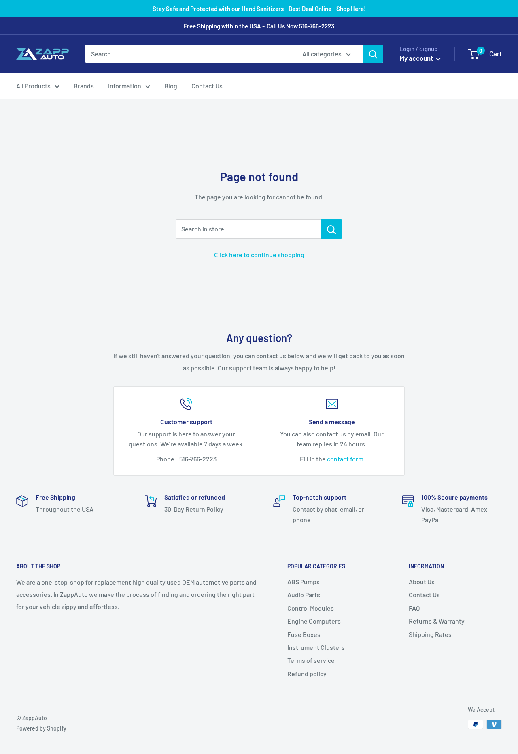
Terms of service (311, 660)
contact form (345, 459)
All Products (33, 86)
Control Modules (310, 608)
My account (416, 58)
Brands (84, 86)
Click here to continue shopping (259, 254)
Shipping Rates (430, 634)
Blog (170, 86)
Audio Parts (303, 594)
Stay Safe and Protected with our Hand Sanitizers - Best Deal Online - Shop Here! (259, 8)
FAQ (414, 608)
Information (124, 86)
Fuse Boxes (304, 634)
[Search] (373, 54)
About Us (422, 581)
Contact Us (207, 86)
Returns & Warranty (437, 621)
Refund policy (307, 673)
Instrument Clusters (316, 647)
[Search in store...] (331, 229)
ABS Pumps (303, 581)
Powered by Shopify (41, 728)
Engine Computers (314, 621)
